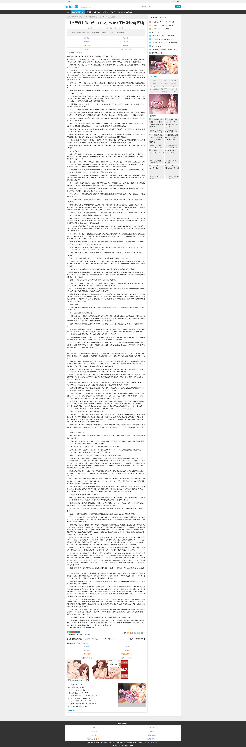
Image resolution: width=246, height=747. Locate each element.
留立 (174, 86)
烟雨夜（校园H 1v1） (125, 49)
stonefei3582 (154, 89)
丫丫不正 (164, 86)
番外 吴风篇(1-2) (157, 53)
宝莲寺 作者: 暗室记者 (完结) (76, 687)
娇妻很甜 (125, 45)
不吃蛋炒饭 (78, 52)
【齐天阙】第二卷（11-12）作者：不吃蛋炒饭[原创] (100, 17)
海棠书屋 (89, 28)
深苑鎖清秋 (164, 83)
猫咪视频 (86, 38)
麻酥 (154, 83)
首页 (68, 12)
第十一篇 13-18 (156, 46)
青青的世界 (164, 89)
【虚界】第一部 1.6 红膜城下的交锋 (78, 690)
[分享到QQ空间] (128, 633)
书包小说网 (86, 45)
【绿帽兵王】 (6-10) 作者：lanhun (162, 25)
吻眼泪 (174, 80)
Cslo (164, 80)
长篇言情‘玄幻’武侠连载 (125, 12)
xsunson (154, 92)
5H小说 (125, 42)
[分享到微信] (138, 633)
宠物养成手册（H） (127, 654)
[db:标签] (174, 83)
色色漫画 (86, 42)
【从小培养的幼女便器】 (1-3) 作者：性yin (164, 49)
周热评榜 (163, 17)
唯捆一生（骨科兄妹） (94, 739)
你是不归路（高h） (87, 658)
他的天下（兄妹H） (127, 658)
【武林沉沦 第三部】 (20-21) (160, 29)
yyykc (154, 80)
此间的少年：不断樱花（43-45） (78, 706)
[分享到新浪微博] (131, 633)
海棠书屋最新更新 (77, 12)
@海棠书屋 (120, 28)
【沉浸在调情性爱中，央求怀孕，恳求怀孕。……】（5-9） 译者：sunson (93, 639)
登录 (173, 1)
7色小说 (125, 38)
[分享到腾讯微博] (135, 633)
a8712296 (174, 92)
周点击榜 (154, 17)
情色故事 (105, 12)
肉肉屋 (113, 12)
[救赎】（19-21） (135, 639)
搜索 (178, 6)
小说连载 (88, 12)
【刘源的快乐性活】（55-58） (77, 685)
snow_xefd (174, 89)
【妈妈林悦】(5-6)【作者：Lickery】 (163, 22)
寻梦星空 (164, 92)
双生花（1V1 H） (152, 739)
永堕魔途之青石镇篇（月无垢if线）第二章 (80, 698)
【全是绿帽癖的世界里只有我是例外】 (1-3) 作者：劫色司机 (164, 39)
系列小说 (97, 12)
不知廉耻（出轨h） (152, 735)
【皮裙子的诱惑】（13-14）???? (78, 693)
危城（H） (86, 49)
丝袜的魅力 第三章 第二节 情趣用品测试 (164, 35)
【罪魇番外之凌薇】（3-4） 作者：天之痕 (164, 42)
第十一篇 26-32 (156, 32)
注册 (178, 1)
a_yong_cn (154, 86)
